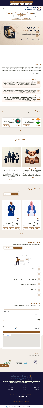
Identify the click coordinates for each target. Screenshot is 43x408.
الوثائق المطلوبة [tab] (18, 247)
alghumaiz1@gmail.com (21, 396)
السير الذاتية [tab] (15, 194)
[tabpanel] (21, 217)
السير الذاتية (26, 228)
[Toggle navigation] (4, 8)
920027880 (21, 397)
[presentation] (37, 32)
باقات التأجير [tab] (7, 194)
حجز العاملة (37, 228)
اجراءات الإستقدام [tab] (8, 247)
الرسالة (38, 319)
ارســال (20, 332)
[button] (2, 111)
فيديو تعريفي (31, 228)
